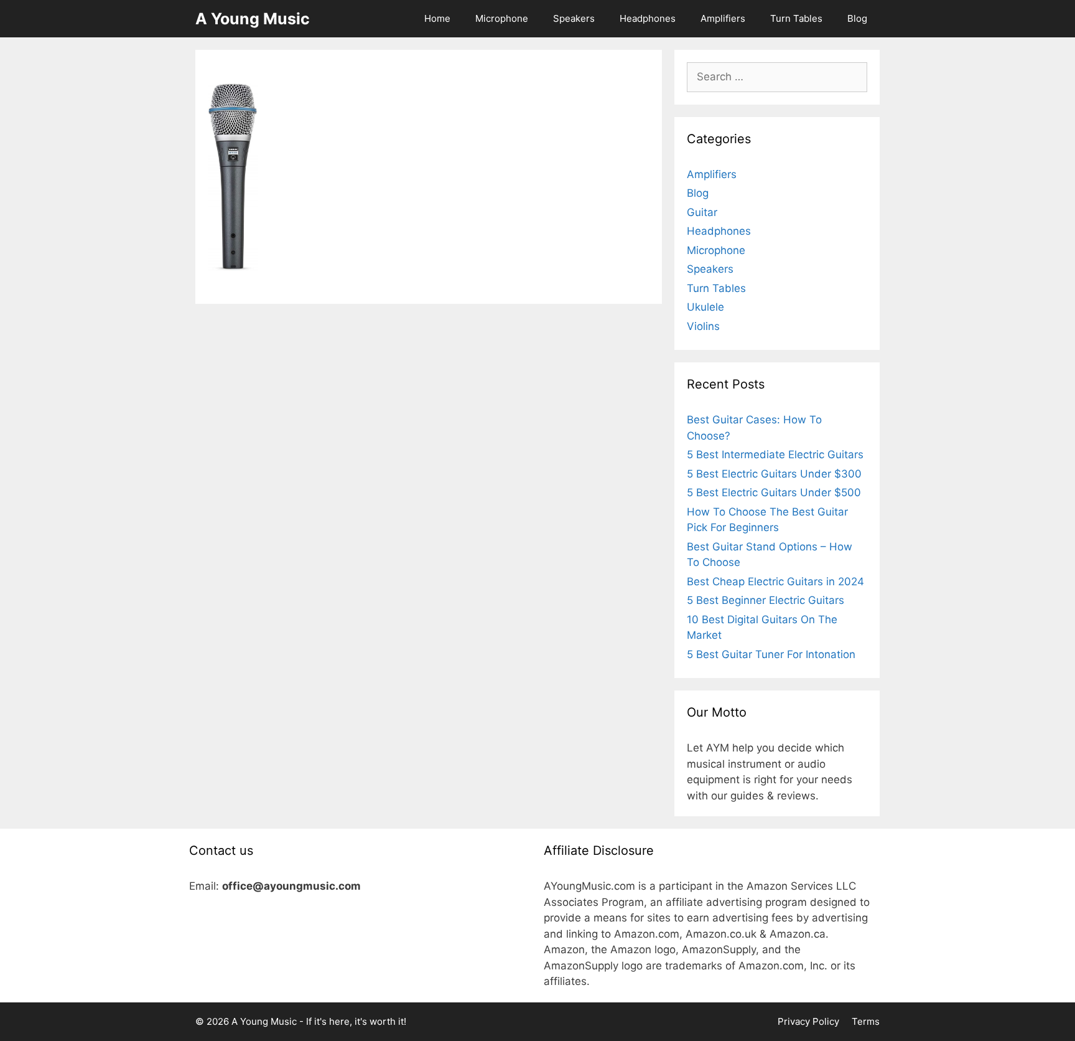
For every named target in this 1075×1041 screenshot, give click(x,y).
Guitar (702, 212)
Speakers (574, 18)
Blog (857, 18)
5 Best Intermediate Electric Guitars (775, 454)
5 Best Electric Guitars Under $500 (774, 492)
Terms (866, 1021)
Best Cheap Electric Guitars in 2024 (775, 581)
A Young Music (252, 18)
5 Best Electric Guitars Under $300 (774, 474)
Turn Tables (796, 18)
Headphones (648, 18)
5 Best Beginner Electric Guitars (765, 600)
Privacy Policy (808, 1021)
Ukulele (705, 307)
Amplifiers (722, 18)
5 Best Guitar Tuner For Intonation (771, 654)
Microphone (501, 18)
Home (437, 18)
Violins (703, 326)
